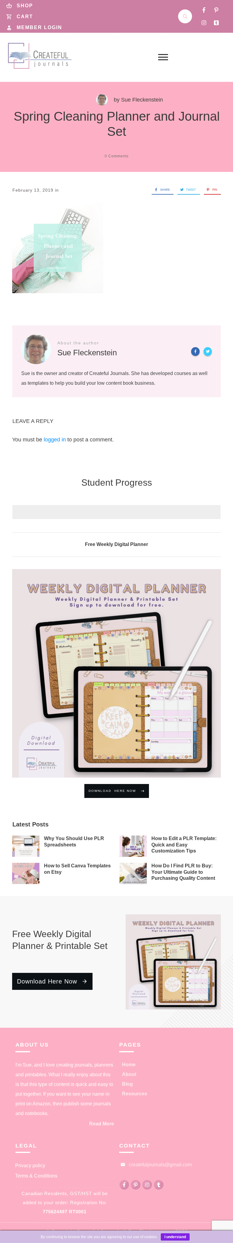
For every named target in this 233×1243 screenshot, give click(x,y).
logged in (55, 440)
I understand (175, 1237)
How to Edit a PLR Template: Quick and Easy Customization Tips (184, 845)
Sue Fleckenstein (142, 100)
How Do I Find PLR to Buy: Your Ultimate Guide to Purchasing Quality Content (183, 872)
